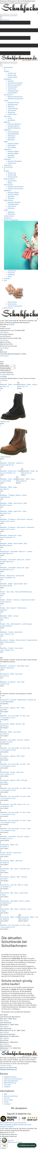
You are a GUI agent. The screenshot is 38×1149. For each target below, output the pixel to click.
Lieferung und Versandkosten (13, 1079)
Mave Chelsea (7, 545)
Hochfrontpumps (13, 108)
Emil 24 (8, 903)
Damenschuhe (8, 67)
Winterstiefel (11, 145)
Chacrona (8, 602)
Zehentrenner (12, 89)
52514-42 (28, 473)
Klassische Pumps (13, 102)
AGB (5, 1094)
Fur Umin (12, 766)
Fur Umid (12, 750)
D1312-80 (8, 855)
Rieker (19, 386)
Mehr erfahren (4, 1021)
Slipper (10, 183)
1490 (7, 422)
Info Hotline (7, 1085)
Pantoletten (7, 159)
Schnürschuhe (8, 95)
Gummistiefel (12, 147)
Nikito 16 (8, 887)
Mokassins (11, 157)
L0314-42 (6, 676)
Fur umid (12, 798)
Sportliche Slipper (13, 153)
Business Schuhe (9, 179)
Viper (3, 594)
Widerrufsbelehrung (10, 1083)
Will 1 (6, 710)
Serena (8, 457)
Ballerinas (7, 122)
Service (2, 1123)
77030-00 (6, 618)
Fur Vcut (12, 718)
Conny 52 (9, 742)
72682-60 (6, 489)
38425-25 (23, 481)
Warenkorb (11, 1142)
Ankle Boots (11, 138)
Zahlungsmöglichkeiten (11, 1081)
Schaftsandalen (12, 87)
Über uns (7, 1098)
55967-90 (26, 919)
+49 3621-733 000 (5, 1065)
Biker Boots (11, 140)
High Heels (7, 116)
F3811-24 (6, 386)
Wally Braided (9, 702)
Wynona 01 (9, 553)
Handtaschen (12, 271)
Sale (5, 280)
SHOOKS (11, 324)
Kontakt (6, 1102)
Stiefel (6, 142)
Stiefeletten (7, 130)
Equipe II (4, 610)
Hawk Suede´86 (7, 626)
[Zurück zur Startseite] (19, 58)
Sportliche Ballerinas (14, 128)
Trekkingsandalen (13, 91)
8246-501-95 (9, 465)
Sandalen (11, 81)
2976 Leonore (10, 521)
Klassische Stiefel (13, 144)
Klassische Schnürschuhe (16, 187)
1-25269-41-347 (9, 650)
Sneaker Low (12, 73)
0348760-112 (11, 473)
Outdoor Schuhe (9, 216)
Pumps (6, 101)
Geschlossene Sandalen (15, 83)
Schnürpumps (12, 110)
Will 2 (6, 758)
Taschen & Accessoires (11, 220)
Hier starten (10, 1140)
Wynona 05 (9, 561)
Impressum (7, 1104)
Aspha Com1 (7, 513)
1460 (7, 684)
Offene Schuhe (8, 200)
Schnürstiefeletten (13, 132)
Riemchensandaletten (14, 85)
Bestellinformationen (10, 1077)
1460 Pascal (10, 668)
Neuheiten (7, 278)
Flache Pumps (12, 114)
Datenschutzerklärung (10, 1096)
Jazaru (4, 871)
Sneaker (6, 71)
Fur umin (12, 830)
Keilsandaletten (12, 93)
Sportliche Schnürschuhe (15, 99)
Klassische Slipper (13, 151)
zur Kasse (19, 1142)
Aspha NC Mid (7, 586)
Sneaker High (12, 75)
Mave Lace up (7, 505)
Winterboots (11, 136)
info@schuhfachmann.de (8, 1069)
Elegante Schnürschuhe (15, 97)
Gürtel (10, 277)
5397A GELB (7, 481)
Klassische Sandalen (14, 202)
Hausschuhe (8, 165)
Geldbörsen (11, 275)
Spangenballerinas (13, 126)
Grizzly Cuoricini (9, 642)
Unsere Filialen (8, 1100)
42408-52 (6, 919)
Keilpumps (11, 106)
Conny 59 (9, 838)
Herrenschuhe (8, 167)
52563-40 (6, 863)
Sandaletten (7, 79)
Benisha (7, 497)
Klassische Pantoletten (15, 161)
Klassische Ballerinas (14, 124)
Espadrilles (11, 155)
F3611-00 (25, 386)
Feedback (7, 1087)
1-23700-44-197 (9, 774)
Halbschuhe (7, 149)
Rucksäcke (11, 273)
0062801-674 (11, 578)
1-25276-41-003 (9, 634)
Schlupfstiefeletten (13, 134)
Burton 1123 (9, 806)
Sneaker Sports (12, 77)
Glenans (5, 726)
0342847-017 (11, 537)
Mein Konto (3, 20)
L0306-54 (6, 734)
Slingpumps (11, 112)
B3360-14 (6, 847)
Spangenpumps (13, 104)
